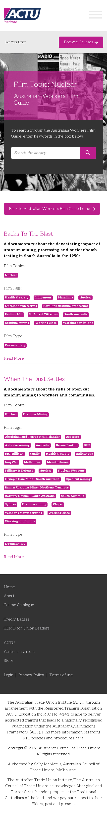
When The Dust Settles (34, 379)
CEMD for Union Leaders (27, 628)
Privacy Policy (31, 675)
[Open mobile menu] (95, 16)
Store (8, 660)
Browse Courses (78, 42)
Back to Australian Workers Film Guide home (49, 208)
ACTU (9, 642)
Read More (14, 358)
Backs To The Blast (28, 234)
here (79, 738)
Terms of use (61, 675)
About (9, 596)
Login (8, 675)
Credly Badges (16, 619)
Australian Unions (19, 651)
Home (9, 587)
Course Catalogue (19, 605)
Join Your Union (15, 42)
